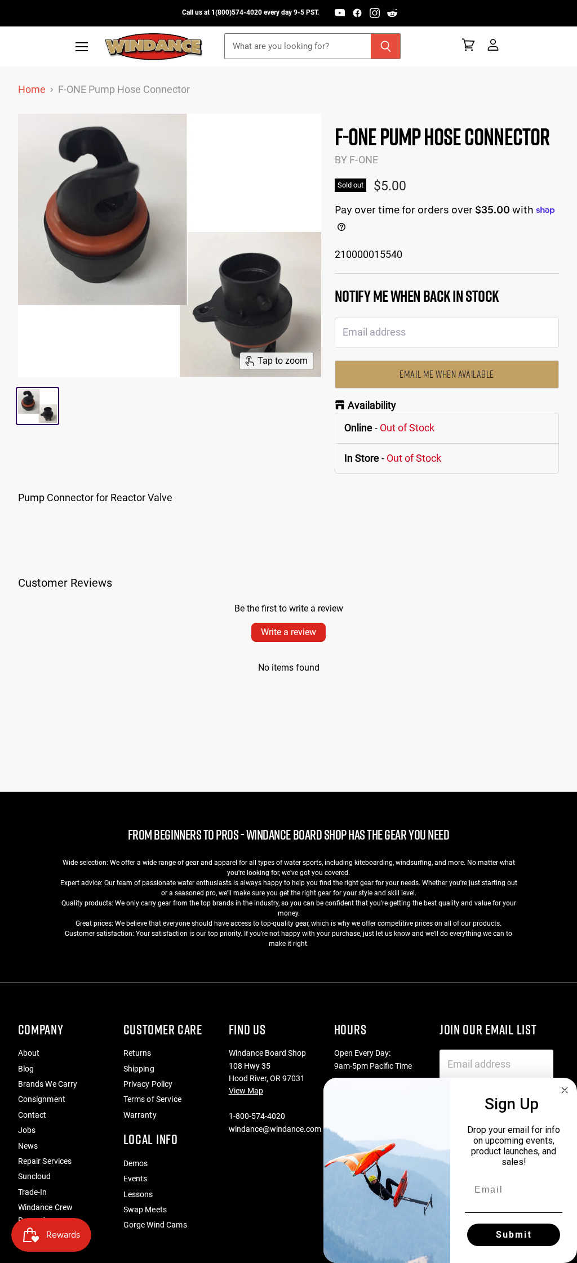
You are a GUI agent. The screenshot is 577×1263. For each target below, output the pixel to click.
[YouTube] (340, 13)
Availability (372, 405)
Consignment (42, 1099)
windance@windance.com (275, 1128)
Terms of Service (152, 1099)
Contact (32, 1114)
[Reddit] (392, 13)
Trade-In (32, 1192)
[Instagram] (375, 13)
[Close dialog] (564, 1090)
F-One (363, 160)
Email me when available (447, 374)
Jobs (27, 1130)
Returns (137, 1052)
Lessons (138, 1194)
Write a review (288, 632)
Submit (514, 1234)
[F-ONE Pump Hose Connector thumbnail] (38, 406)
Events (135, 1178)
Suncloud (34, 1176)
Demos (135, 1163)
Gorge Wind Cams (155, 1224)
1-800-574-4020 (257, 1116)
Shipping (138, 1068)
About (29, 1052)
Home (32, 89)
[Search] (386, 46)
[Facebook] (357, 13)
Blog (26, 1068)
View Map (246, 1090)
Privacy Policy (148, 1083)
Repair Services (45, 1161)
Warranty (140, 1114)
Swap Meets (145, 1209)
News (28, 1145)
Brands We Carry (48, 1083)
